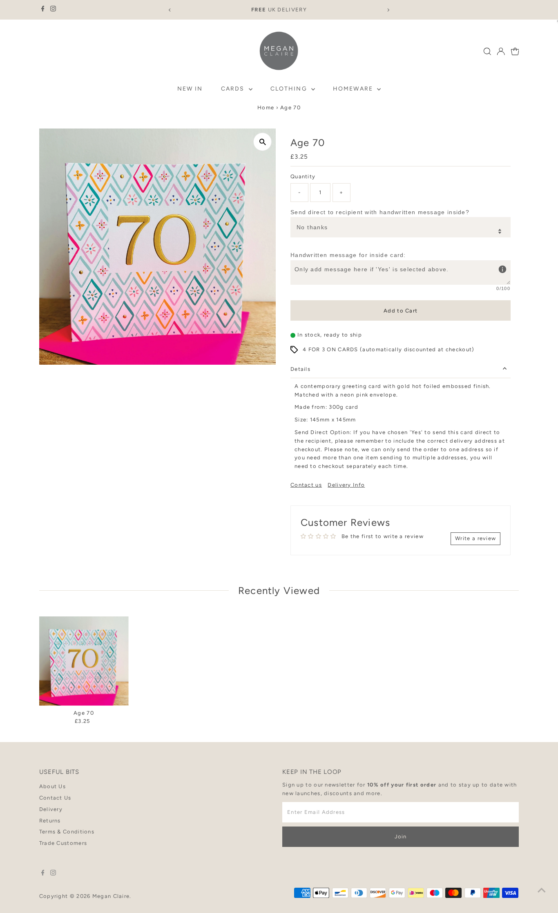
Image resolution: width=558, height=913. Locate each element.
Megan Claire (111, 896)
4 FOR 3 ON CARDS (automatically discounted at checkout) (389, 349)
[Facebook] (43, 10)
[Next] (388, 10)
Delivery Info (346, 485)
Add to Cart (400, 311)
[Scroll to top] (541, 890)
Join (401, 836)
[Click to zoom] (262, 142)
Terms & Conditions (66, 832)
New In (190, 88)
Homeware (354, 88)
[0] (515, 51)
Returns (50, 821)
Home (265, 107)
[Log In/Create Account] (500, 51)
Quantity (302, 176)
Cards (234, 88)
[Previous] (170, 10)
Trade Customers (63, 843)
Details (300, 369)
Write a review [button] (475, 538)
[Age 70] (84, 661)
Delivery (50, 809)
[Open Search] (487, 51)
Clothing (289, 88)
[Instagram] (53, 10)
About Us (52, 786)
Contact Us (55, 798)
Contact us (306, 485)
